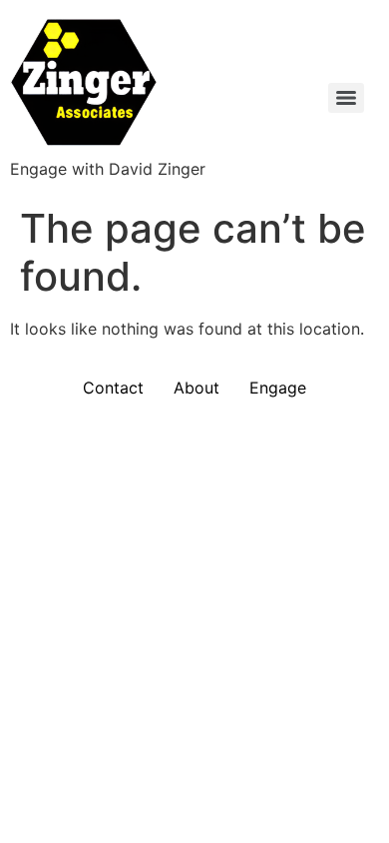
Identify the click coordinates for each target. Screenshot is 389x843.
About (196, 388)
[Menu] (346, 98)
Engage (277, 388)
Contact (113, 388)
